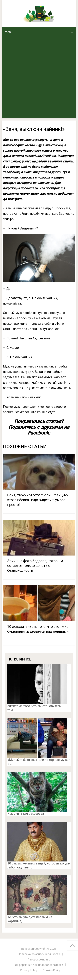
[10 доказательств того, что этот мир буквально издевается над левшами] (39, 603)
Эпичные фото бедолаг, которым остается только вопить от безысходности (35, 565)
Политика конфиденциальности (39, 954)
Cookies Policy (52, 970)
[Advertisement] (39, 77)
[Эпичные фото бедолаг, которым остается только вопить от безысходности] (39, 538)
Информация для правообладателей (39, 964)
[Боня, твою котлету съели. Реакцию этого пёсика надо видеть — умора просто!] (39, 472)
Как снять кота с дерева (25, 813)
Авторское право (39, 959)
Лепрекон (27, 948)
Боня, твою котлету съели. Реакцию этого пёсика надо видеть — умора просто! (37, 500)
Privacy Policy (28, 970)
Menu (9, 32)
